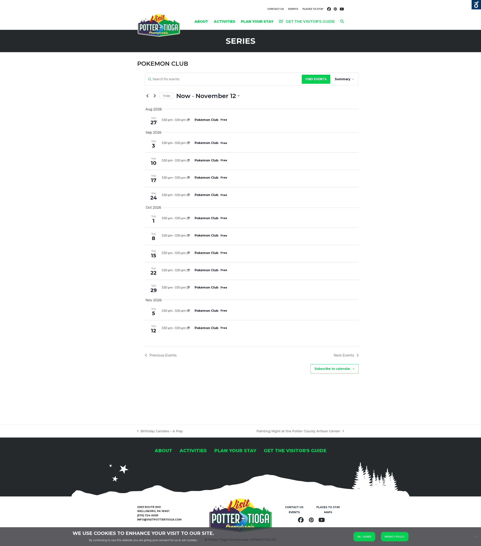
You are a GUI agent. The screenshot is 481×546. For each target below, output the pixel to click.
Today (166, 95)
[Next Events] (154, 95)
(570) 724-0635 (147, 515)
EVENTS (293, 9)
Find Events (316, 79)
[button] (342, 21)
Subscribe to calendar (332, 369)
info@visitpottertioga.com (159, 519)
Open (476, 4)
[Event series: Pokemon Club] (188, 120)
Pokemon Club (206, 120)
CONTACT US (275, 9)
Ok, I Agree (364, 536)
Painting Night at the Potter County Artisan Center (298, 431)
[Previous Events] (147, 95)
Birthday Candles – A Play (160, 431)
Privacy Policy (395, 536)
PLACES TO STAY (313, 9)
